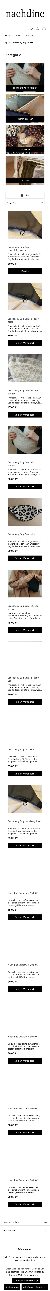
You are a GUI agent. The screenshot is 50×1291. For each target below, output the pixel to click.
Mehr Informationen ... (29, 1275)
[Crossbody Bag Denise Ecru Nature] (25, 440)
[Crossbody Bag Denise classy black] (25, 296)
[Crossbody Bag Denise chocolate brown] (25, 225)
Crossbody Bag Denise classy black (23, 320)
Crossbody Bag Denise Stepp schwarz (23, 607)
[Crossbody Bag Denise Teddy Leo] (25, 655)
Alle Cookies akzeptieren (34, 1287)
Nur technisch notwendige (25, 1280)
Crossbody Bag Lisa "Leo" (21, 749)
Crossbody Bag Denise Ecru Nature (22, 464)
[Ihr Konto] (37, 29)
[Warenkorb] (44, 29)
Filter (26, 195)
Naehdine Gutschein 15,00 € (23, 893)
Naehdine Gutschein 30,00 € (23, 1036)
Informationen (25, 1249)
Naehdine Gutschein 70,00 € (23, 1180)
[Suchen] (31, 29)
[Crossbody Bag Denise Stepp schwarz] (25, 583)
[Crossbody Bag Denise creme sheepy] (25, 368)
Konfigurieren (12, 1287)
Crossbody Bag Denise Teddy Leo (23, 679)
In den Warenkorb (25, 342)
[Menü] (6, 29)
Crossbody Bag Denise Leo (22, 534)
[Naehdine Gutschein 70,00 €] (25, 1158)
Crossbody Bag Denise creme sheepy (23, 392)
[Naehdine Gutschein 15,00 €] (25, 871)
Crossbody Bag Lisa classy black (25, 821)
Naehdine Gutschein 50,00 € (23, 1108)
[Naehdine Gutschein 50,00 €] (25, 1086)
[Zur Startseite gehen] (25, 13)
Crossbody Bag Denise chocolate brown (20, 248)
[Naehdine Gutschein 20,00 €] (25, 942)
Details (25, 271)
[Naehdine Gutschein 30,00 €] (25, 1014)
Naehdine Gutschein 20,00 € (23, 964)
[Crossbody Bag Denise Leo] (25, 512)
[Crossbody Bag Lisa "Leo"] (25, 727)
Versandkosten (27, 1260)
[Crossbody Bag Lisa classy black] (25, 799)
